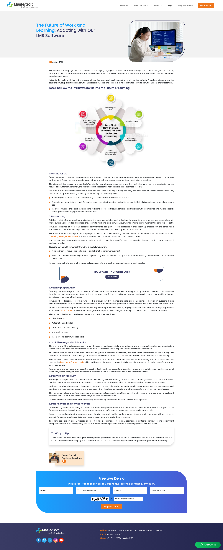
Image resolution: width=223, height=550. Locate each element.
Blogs (170, 5)
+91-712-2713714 (114, 538)
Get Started (206, 5)
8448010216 (128, 538)
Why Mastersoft (185, 5)
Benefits (158, 5)
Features (124, 5)
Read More (112, 276)
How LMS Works (141, 5)
